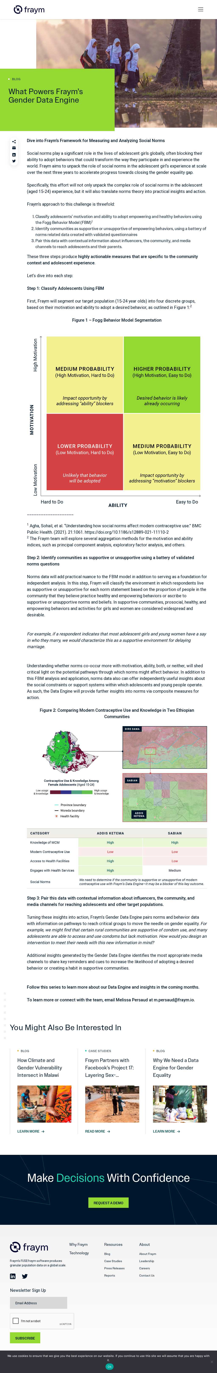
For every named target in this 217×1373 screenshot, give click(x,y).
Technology (79, 1253)
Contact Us (146, 1275)
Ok (109, 1366)
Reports (109, 1275)
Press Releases (114, 1268)
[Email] (14, 148)
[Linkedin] (14, 154)
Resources (113, 1244)
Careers (144, 1268)
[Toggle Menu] (201, 9)
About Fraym (147, 1254)
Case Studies (113, 1261)
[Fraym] (29, 9)
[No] (212, 1362)
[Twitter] (14, 161)
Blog (107, 1254)
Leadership (146, 1261)
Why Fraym (78, 1244)
